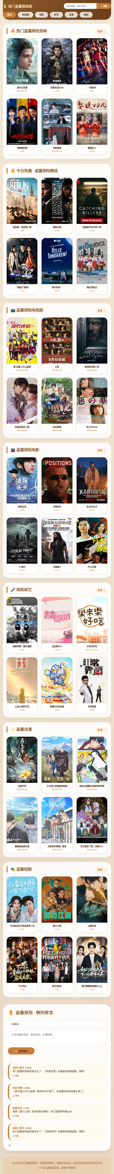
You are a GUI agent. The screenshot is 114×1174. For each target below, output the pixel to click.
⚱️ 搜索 (103, 6)
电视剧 (25, 14)
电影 (41, 14)
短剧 (86, 14)
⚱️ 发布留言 (21, 1051)
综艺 (56, 14)
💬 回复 (16, 1075)
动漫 (71, 14)
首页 (9, 14)
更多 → (101, 31)
